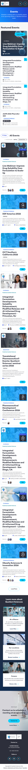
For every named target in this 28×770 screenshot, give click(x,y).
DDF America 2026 (11, 214)
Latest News (13, 725)
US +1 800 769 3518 (14, 750)
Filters (5, 135)
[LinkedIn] (9, 758)
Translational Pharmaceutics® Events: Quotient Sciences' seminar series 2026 (11, 361)
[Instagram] (18, 758)
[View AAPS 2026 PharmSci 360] (25, 112)
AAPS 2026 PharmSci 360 (11, 115)
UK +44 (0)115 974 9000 (14, 747)
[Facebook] (14, 758)
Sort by (15, 139)
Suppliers (25, 768)
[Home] (5, 4)
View (22, 190)
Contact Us (14, 720)
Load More (14, 589)
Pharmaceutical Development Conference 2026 (11, 408)
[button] (20, 4)
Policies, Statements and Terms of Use (12, 768)
